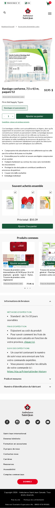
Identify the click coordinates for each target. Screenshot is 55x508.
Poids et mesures (12, 378)
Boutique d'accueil (8, 27)
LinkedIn (27, 422)
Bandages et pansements (15, 108)
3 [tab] (30, 288)
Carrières (7, 459)
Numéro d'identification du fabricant (22, 386)
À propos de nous (11, 449)
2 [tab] (27, 288)
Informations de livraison (16, 301)
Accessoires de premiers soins (28, 27)
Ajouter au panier (27, 226)
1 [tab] (25, 288)
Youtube (48, 422)
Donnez (27, 481)
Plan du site (15, 500)
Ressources (8, 464)
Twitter (38, 422)
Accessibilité (9, 469)
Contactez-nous (10, 454)
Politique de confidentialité (34, 500)
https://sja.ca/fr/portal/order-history (27, 371)
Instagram (17, 422)
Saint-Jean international (14, 433)
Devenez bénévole (11, 439)
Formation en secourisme (15, 444)
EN (29, 3)
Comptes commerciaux (13, 474)
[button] (49, 14)
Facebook (7, 422)
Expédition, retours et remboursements (15, 122)
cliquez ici (29, 341)
